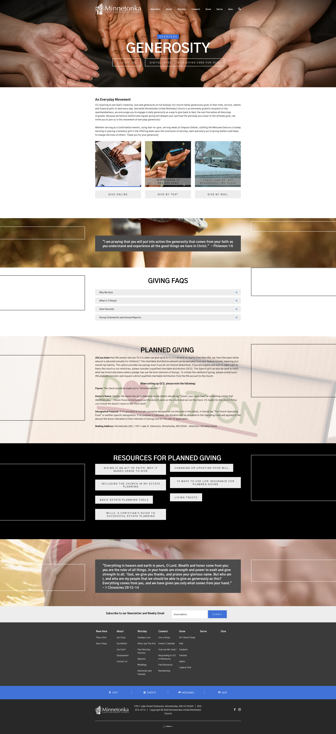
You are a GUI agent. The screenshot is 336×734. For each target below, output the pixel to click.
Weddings (142, 665)
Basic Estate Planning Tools (124, 500)
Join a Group (164, 638)
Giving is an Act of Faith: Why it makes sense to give (131, 469)
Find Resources (165, 665)
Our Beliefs (122, 644)
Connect (195, 9)
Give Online (126, 63)
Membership (164, 671)
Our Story (121, 638)
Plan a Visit (101, 638)
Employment (123, 655)
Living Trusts (186, 497)
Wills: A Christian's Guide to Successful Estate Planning (130, 514)
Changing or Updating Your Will (202, 468)
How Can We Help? (167, 650)
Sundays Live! (144, 638)
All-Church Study (187, 638)
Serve (219, 9)
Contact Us (122, 661)
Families (183, 655)
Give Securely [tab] (106, 309)
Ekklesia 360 (168, 726)
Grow (208, 9)
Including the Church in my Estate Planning (130, 485)
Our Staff (121, 650)
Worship (182, 9)
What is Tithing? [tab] (108, 301)
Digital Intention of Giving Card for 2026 (185, 63)
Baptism (142, 659)
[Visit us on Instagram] (239, 709)
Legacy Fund (185, 667)
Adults (182, 661)
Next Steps (101, 644)
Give (230, 9)
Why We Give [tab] (106, 292)
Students (183, 650)
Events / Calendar (166, 644)
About (169, 9)
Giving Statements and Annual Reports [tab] (120, 317)
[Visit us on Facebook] (234, 709)
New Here (155, 9)
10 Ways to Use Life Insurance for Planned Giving (206, 483)
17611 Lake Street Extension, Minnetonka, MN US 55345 (163, 706)
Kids (181, 644)
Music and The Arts (147, 644)
